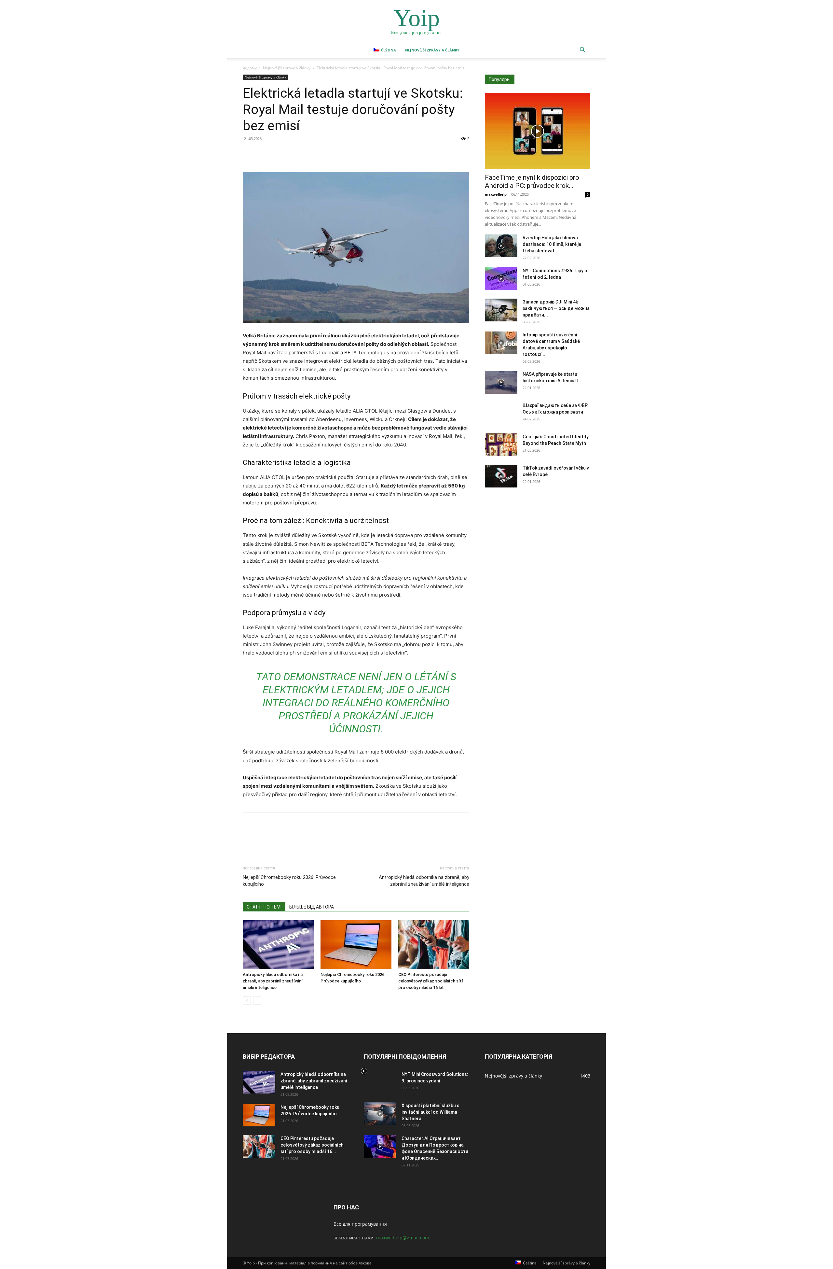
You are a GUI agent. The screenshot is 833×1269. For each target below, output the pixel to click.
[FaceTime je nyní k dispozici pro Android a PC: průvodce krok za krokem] (537, 131)
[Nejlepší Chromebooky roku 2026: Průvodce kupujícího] (356, 944)
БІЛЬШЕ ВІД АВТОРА (311, 906)
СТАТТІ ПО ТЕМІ (264, 906)
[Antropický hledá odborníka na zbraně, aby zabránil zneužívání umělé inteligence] (278, 944)
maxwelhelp (496, 194)
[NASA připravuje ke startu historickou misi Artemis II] (501, 382)
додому (250, 68)
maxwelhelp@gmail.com (402, 1237)
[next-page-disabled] (257, 1000)
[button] (582, 51)
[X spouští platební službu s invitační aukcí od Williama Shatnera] (380, 1113)
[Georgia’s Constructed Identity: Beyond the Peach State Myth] (501, 444)
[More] (309, 153)
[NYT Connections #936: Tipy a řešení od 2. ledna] (501, 278)
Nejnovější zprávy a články (432, 50)
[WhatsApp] (294, 153)
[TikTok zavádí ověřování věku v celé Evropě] (501, 476)
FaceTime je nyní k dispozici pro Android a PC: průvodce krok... (532, 182)
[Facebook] (249, 153)
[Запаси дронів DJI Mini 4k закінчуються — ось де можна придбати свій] (501, 310)
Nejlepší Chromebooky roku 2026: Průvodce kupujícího (289, 880)
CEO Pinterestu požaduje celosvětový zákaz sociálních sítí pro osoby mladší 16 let (430, 981)
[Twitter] (264, 153)
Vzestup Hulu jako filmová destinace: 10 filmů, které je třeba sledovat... (552, 244)
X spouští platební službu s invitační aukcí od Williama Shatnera (430, 1112)
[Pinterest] (279, 153)
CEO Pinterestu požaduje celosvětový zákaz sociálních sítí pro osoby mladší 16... (312, 1145)
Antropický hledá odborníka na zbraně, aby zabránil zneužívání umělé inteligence (424, 880)
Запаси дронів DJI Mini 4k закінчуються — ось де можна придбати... (556, 308)
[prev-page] (247, 1000)
